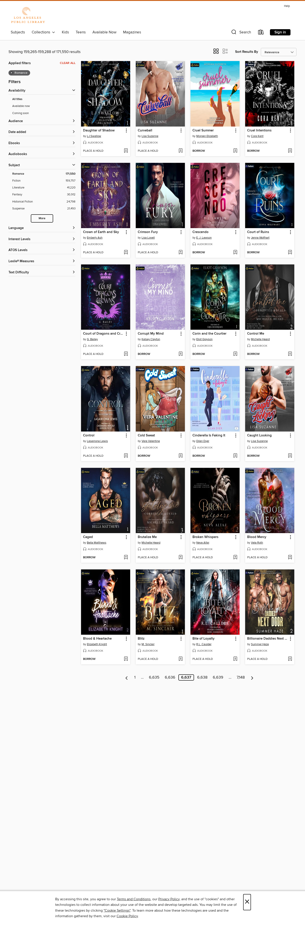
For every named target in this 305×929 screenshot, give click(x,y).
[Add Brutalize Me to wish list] (180, 558)
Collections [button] (42, 32)
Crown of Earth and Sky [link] (101, 232)
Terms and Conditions (133, 899)
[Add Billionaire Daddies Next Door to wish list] (290, 659)
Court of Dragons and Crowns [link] (103, 334)
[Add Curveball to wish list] (180, 151)
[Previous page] (126, 677)
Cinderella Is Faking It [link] (208, 436)
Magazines (132, 32)
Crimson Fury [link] (148, 232)
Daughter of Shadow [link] (99, 131)
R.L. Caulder (203, 644)
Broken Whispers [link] (205, 537)
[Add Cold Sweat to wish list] (180, 456)
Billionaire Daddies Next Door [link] (267, 639)
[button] (240, 33)
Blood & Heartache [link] (97, 639)
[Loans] (261, 33)
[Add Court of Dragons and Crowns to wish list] (126, 354)
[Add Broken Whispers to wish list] (235, 558)
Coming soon (20, 113)
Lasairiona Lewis (97, 441)
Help (287, 6)
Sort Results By (246, 52)
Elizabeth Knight (97, 644)
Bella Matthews (96, 542)
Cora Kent (257, 136)
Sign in (280, 32)
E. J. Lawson (204, 237)
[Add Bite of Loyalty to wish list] (235, 659)
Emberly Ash (94, 237)
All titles (17, 99)
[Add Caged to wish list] (126, 558)
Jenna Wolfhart (260, 237)
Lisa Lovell (148, 237)
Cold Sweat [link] (146, 436)
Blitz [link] (141, 639)
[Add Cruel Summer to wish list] (235, 151)
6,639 (218, 677)
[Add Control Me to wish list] (290, 354)
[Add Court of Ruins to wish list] (290, 253)
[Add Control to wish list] (126, 456)
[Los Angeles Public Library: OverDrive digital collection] (27, 15)
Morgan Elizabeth (207, 136)
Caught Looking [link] (259, 436)
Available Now (104, 32)
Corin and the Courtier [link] (209, 334)
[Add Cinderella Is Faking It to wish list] (235, 456)
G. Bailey (92, 339)
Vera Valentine (151, 441)
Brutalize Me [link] (147, 537)
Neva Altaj (202, 542)
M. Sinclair (148, 644)
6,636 (170, 677)
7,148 (241, 677)
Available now (21, 106)
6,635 (154, 677)
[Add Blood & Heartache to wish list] (126, 659)
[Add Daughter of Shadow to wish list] (126, 151)
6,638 (202, 677)
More (42, 218)
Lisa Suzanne (150, 136)
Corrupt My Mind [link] (151, 334)
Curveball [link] (145, 131)
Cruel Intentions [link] (259, 131)
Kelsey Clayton (151, 339)
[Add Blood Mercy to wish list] (290, 558)
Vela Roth (257, 542)
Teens (81, 32)
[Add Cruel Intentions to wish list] (290, 151)
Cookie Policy (127, 916)
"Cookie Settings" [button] (117, 910)
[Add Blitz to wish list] (180, 659)
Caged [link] (88, 537)
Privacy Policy (169, 899)
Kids (65, 32)
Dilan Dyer (202, 441)
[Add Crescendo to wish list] (235, 253)
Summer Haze (260, 644)
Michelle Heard (260, 339)
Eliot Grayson (204, 339)
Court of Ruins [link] (258, 232)
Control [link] (88, 436)
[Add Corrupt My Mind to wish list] (180, 354)
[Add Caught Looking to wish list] (290, 456)
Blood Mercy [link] (256, 537)
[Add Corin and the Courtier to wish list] (235, 354)
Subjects (18, 32)
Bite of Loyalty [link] (203, 639)
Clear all (67, 63)
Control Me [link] (255, 334)
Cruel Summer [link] (203, 131)
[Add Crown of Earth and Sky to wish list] (126, 253)
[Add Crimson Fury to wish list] (180, 253)
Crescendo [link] (200, 232)
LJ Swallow (94, 136)
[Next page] (252, 677)
